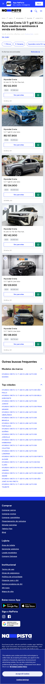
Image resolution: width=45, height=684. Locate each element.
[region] (22, 666)
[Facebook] (9, 617)
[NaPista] (11, 11)
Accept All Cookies (22, 674)
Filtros (8, 44)
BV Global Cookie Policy (18, 667)
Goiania (20, 44)
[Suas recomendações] (31, 11)
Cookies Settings (22, 680)
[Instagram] (4, 617)
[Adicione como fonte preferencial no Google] (22, 624)
